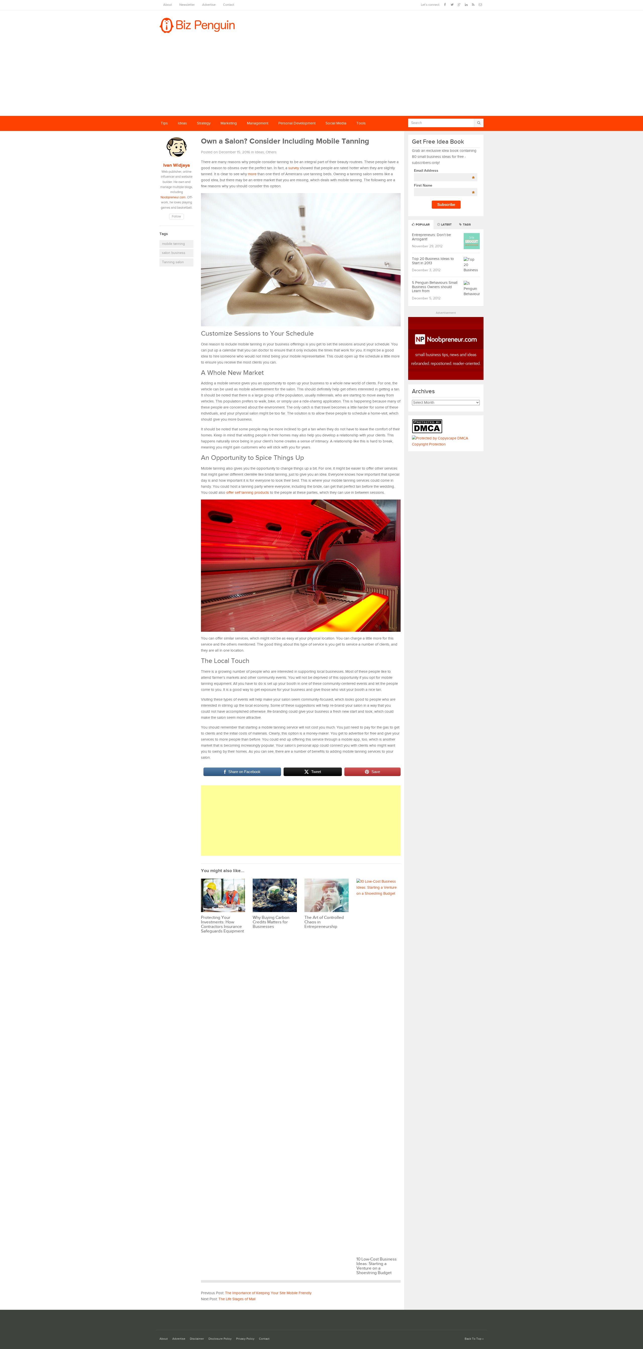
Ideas (182, 123)
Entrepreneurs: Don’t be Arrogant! (431, 237)
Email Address (444, 170)
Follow (176, 216)
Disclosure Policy (220, 1339)
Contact (228, 5)
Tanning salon (173, 262)
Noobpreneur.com (173, 197)
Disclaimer (197, 1339)
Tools (361, 123)
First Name (444, 185)
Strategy (203, 123)
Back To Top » (474, 1339)
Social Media (336, 123)
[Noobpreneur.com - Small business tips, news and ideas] (446, 379)
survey (293, 168)
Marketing (229, 123)
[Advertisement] (321, 78)
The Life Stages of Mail (237, 1299)
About (167, 5)
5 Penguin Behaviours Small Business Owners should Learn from (434, 287)
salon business (173, 253)
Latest (446, 225)
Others (271, 152)
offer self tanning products (247, 492)
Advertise (209, 5)
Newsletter (187, 5)
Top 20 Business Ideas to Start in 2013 (433, 261)
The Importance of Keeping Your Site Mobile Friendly (268, 1293)
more (252, 174)
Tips (164, 123)
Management (257, 123)
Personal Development (296, 123)
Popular (422, 225)
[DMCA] (428, 432)
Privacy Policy (245, 1339)
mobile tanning (173, 244)
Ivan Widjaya (176, 165)
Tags (466, 225)
